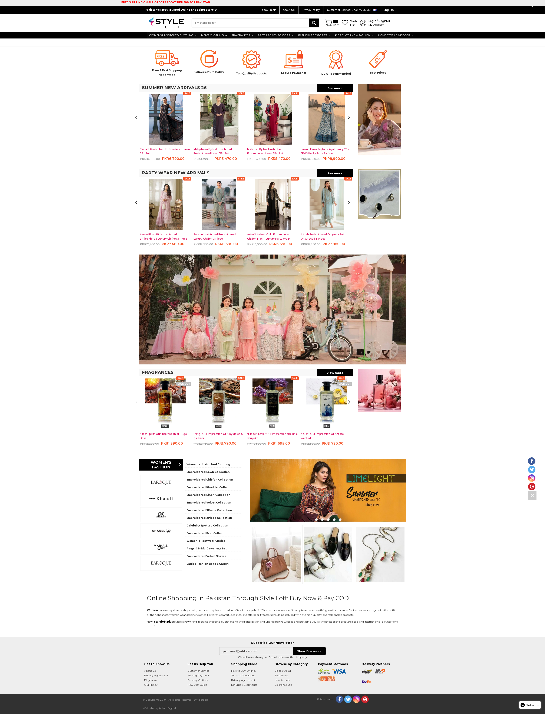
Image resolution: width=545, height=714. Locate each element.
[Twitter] (348, 699)
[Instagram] (356, 699)
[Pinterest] (365, 699)
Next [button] (136, 117)
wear (183, 614)
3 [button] (328, 519)
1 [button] (316, 519)
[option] (165, 127)
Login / (379, 22)
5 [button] (340, 519)
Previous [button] (349, 117)
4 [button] (334, 519)
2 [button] (322, 519)
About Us (289, 9)
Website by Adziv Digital (159, 708)
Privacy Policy (311, 9)
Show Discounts (309, 651)
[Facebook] (339, 699)
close (533, 6)
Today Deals (268, 9)
